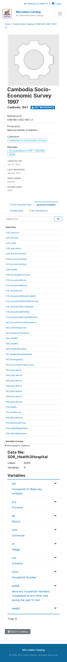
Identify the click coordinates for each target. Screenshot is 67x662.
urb (14, 557)
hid (13, 483)
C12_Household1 (14, 290)
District (16, 521)
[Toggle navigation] (60, 13)
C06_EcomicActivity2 (16, 259)
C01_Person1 (12, 237)
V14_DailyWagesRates (17, 428)
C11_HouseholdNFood (16, 285)
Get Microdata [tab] (39, 211)
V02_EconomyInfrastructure (20, 364)
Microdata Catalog (28, 12)
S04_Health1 (12, 338)
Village (16, 549)
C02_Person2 (12, 232)
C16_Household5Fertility (17, 311)
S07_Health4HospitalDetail (19, 354)
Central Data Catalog (23, 24)
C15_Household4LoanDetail (19, 306)
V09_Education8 (14, 401)
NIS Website (30, 3)
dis (13, 516)
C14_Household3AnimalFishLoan (22, 301)
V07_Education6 (14, 391)
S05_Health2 (12, 343)
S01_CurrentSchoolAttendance (21, 322)
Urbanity (17, 563)
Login (58, 3)
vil (13, 543)
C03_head (11, 243)
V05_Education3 (14, 380)
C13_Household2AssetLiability (21, 296)
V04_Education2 (14, 375)
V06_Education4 (14, 385)
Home (8, 24)
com (14, 529)
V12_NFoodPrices (14, 417)
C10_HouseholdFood (16, 280)
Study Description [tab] (20, 204)
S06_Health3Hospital (16, 348)
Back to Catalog (19, 631)
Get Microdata (44, 107)
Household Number (24, 577)
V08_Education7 (14, 396)
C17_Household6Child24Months (22, 317)
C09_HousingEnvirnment (18, 274)
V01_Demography (14, 359)
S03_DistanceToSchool (17, 333)
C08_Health (11, 269)
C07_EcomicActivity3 (16, 264)
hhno (15, 571)
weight (16, 608)
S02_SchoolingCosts (16, 327)
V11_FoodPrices (13, 412)
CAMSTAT (43, 3)
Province (17, 507)
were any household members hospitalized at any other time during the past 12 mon (31, 596)
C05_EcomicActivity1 (16, 253)
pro (14, 502)
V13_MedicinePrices (16, 422)
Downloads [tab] (16, 211)
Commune (18, 535)
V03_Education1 (13, 370)
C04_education (13, 248)
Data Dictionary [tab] (46, 205)
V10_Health (11, 407)
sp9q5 (15, 585)
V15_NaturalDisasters (16, 433)
